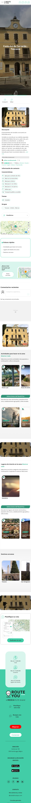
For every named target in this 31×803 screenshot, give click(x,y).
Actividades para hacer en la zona (12, 247)
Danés (26, 163)
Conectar (15, 735)
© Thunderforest (16, 234)
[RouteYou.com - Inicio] (7, 2)
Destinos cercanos (8, 252)
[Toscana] (10, 571)
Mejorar (15, 727)
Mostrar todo (5, 356)
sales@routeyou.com (16, 795)
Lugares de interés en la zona (11, 249)
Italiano (13, 165)
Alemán (22, 163)
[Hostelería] (10, 486)
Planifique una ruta (16, 707)
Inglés (8, 165)
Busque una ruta (17, 716)
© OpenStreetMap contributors (24, 234)
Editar (11, 102)
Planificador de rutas (15, 640)
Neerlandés (19, 165)
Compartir (5, 102)
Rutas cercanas (7, 274)
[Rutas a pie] (10, 375)
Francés (4, 165)
